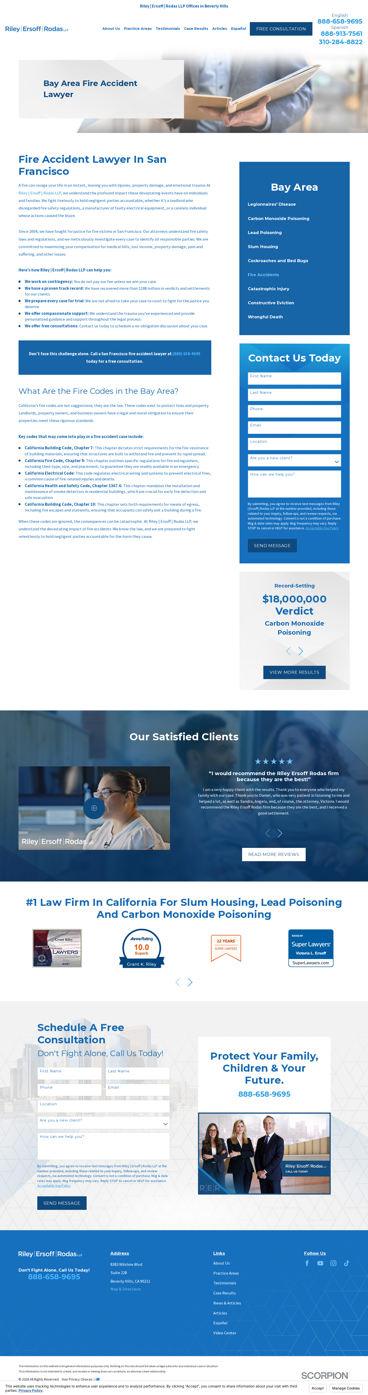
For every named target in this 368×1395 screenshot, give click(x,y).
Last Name (261, 393)
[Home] (37, 29)
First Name (261, 376)
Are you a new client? (271, 458)
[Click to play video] (94, 808)
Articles (220, 1313)
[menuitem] (294, 204)
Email (255, 425)
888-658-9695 (339, 21)
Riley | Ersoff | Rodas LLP (40, 193)
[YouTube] (320, 1263)
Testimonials (224, 1283)
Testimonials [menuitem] (168, 29)
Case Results (224, 1293)
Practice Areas (226, 1273)
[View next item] (301, 651)
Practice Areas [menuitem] (138, 29)
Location (258, 441)
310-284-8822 (340, 42)
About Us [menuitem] (111, 29)
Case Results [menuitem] (196, 29)
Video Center (224, 1333)
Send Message (272, 545)
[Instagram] (333, 1263)
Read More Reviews (273, 854)
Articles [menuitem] (219, 29)
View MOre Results (294, 672)
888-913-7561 (341, 34)
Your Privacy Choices (77, 1379)
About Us (221, 1263)
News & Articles (227, 1303)
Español (220, 1323)
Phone (256, 409)
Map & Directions (125, 1289)
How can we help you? (272, 474)
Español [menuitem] (238, 29)
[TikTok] (346, 1263)
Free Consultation (281, 28)
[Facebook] (307, 1263)
